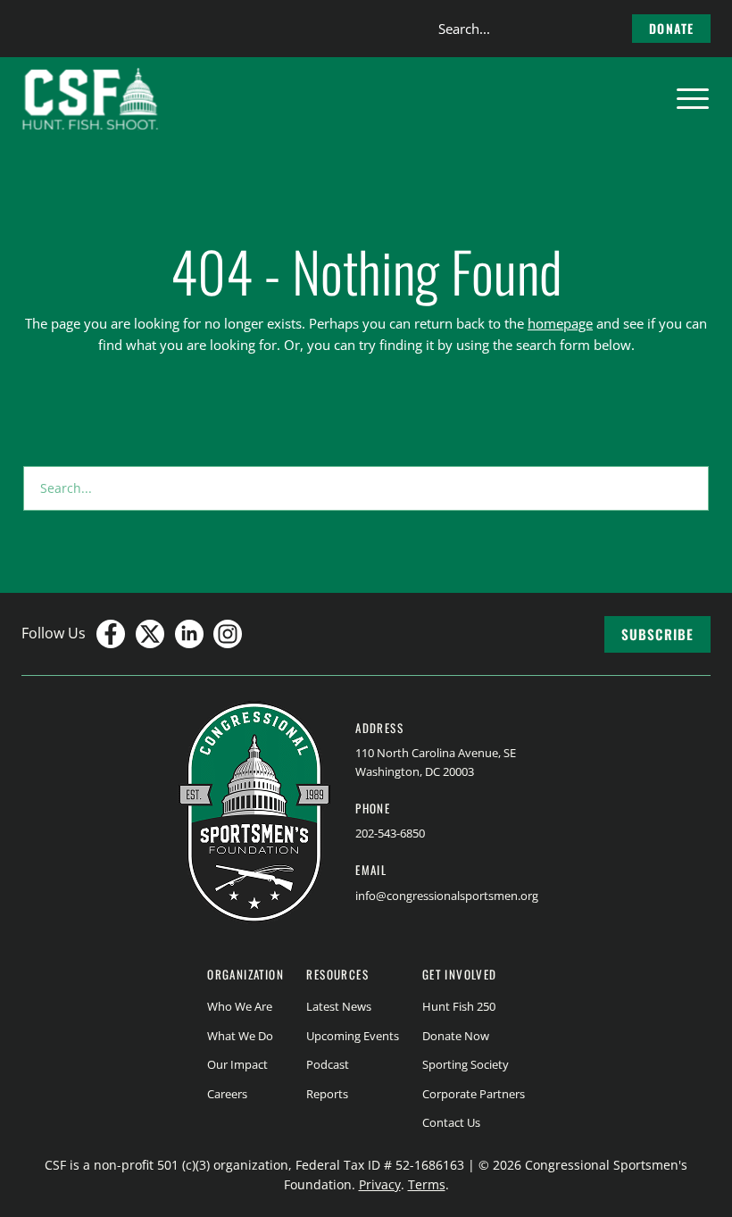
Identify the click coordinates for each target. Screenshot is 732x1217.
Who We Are (239, 1006)
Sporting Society (465, 1064)
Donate (671, 28)
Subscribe (657, 634)
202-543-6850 (390, 833)
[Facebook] (110, 634)
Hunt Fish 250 (458, 1006)
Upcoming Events (352, 1036)
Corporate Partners (473, 1094)
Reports (327, 1094)
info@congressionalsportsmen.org (446, 896)
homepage (560, 323)
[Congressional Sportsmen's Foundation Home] (90, 99)
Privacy (380, 1184)
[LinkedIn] (189, 634)
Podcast (327, 1064)
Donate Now (455, 1036)
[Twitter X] (150, 634)
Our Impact (237, 1064)
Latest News (338, 1006)
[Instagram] (227, 634)
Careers (227, 1094)
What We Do (240, 1036)
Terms (426, 1184)
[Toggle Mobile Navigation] (692, 99)
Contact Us (451, 1122)
